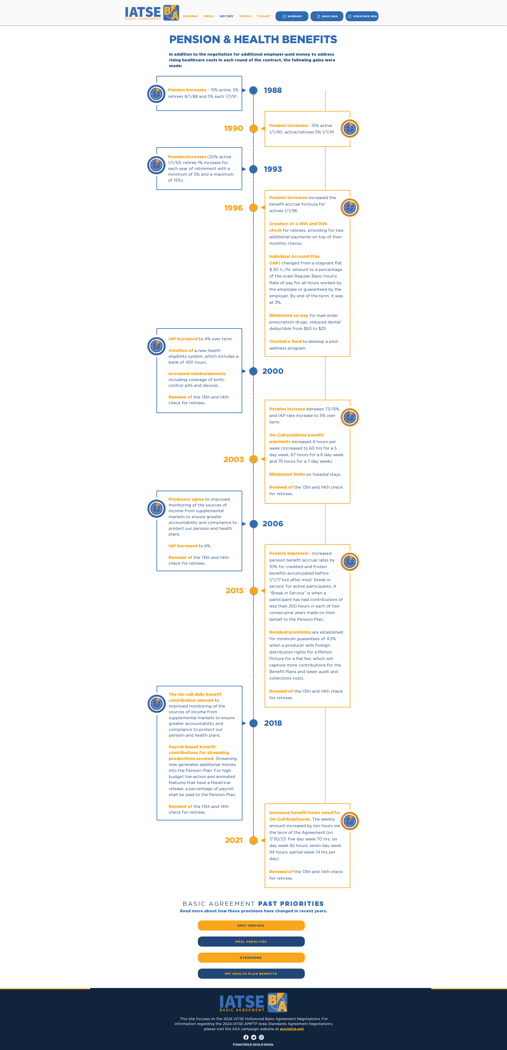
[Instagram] (261, 1037)
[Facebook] (246, 1037)
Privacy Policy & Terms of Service (253, 1044)
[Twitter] (253, 1037)
